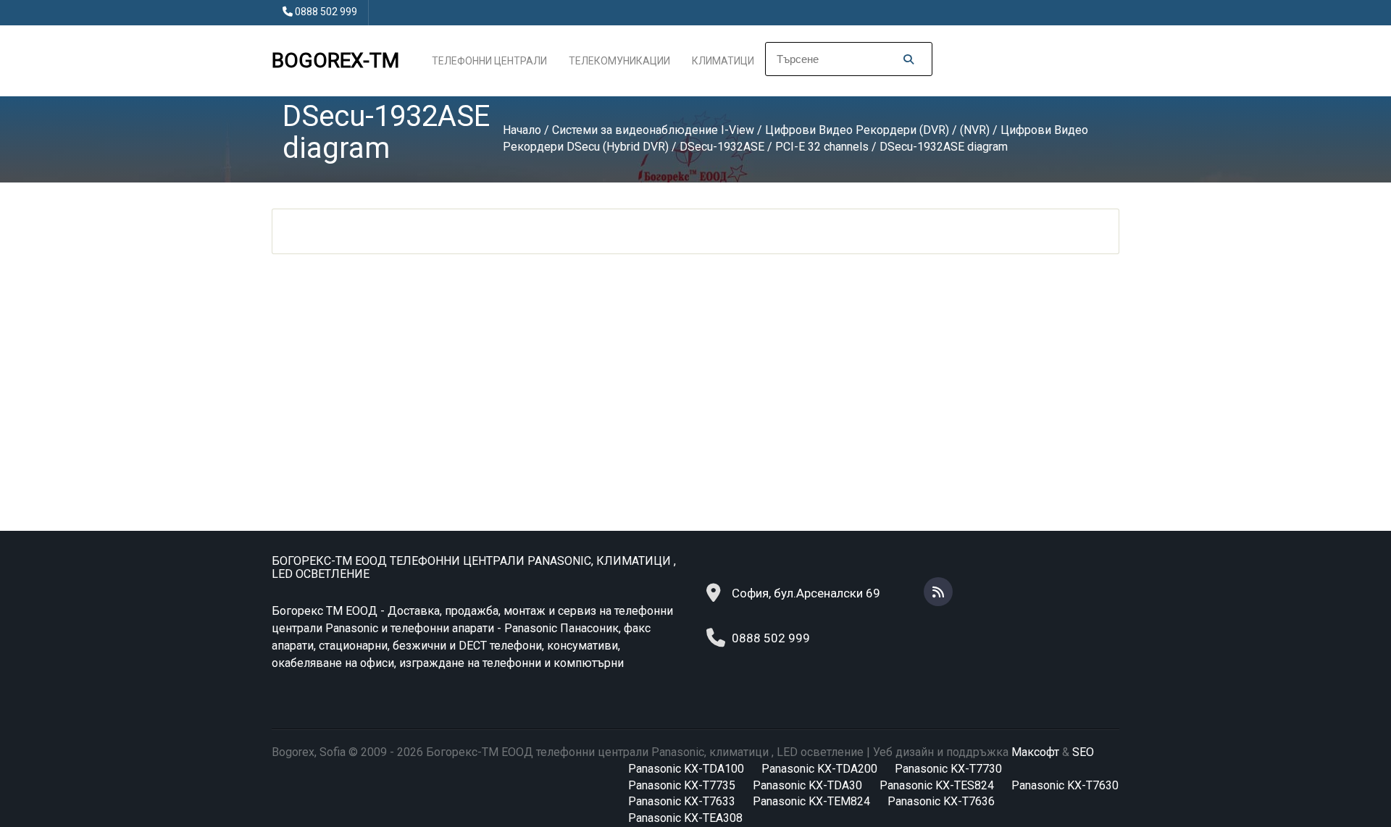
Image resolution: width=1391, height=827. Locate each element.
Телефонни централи (489, 61)
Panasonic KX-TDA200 (819, 769)
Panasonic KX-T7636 (941, 801)
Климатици (723, 61)
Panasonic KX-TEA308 (685, 818)
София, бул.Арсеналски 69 (806, 593)
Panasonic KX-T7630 (1065, 785)
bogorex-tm (335, 60)
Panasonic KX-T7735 (681, 785)
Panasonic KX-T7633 (681, 801)
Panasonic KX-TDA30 (807, 785)
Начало (522, 130)
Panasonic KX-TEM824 (811, 801)
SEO (1083, 752)
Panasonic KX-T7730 (948, 769)
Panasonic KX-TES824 (937, 785)
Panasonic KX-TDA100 (686, 769)
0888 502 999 (326, 11)
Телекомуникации (619, 61)
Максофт (1035, 752)
